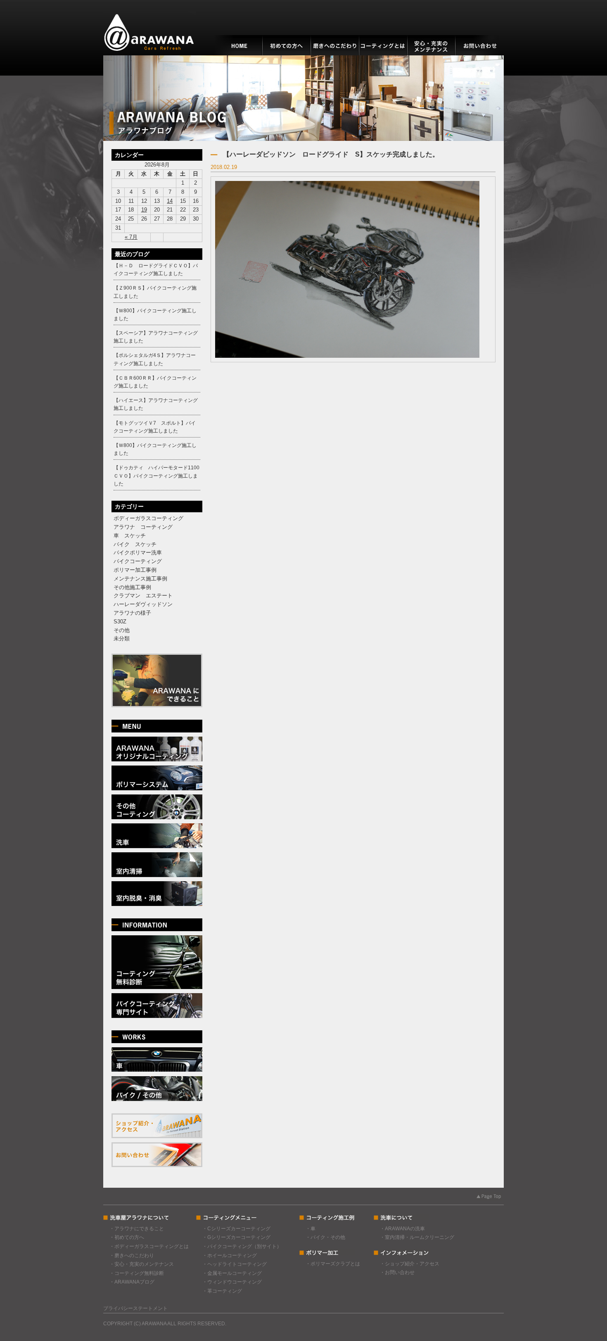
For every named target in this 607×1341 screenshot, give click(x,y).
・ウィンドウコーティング (232, 1282)
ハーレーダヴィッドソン (143, 604)
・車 (310, 1229)
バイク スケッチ (135, 544)
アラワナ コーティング (143, 527)
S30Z (120, 621)
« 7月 (131, 237)
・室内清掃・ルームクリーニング (417, 1237)
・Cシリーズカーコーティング (236, 1229)
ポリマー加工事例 (135, 570)
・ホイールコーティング (229, 1255)
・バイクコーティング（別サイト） (242, 1246)
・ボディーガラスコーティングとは (149, 1246)
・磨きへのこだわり (131, 1255)
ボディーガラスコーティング (148, 518)
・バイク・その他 (325, 1237)
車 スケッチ (130, 536)
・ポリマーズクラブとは (333, 1264)
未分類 (122, 638)
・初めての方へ (126, 1237)
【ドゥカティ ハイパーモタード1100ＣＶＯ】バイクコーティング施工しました (156, 475)
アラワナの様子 (132, 613)
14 (170, 201)
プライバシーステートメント (135, 1308)
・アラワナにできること (136, 1229)
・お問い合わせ (397, 1272)
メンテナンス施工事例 (140, 578)
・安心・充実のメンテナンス (141, 1264)
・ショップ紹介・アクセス (409, 1264)
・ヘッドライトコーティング (234, 1264)
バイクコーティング (138, 561)
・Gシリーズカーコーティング (236, 1237)
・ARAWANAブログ (131, 1282)
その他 (122, 630)
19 (144, 210)
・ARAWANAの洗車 (402, 1229)
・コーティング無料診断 (136, 1273)
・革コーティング (222, 1291)
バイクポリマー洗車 (138, 552)
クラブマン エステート (143, 595)
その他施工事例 (132, 587)
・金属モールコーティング (232, 1273)
